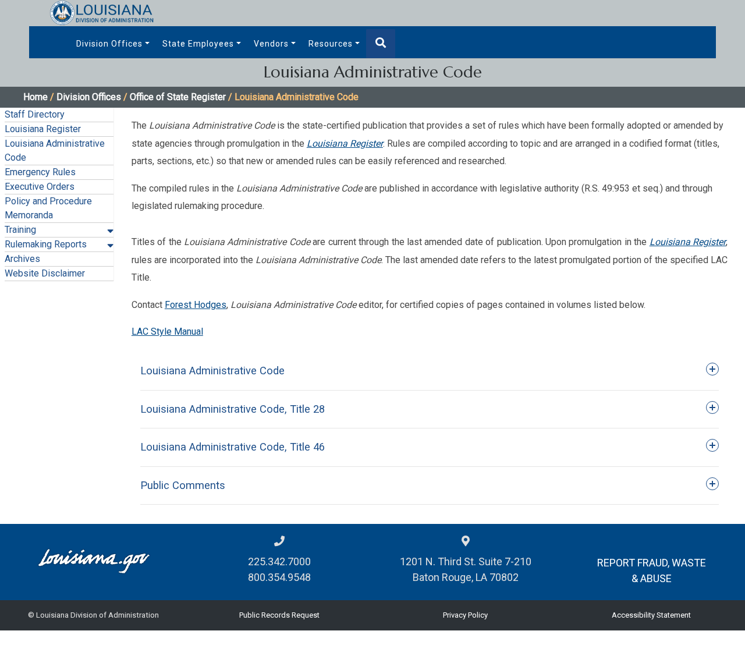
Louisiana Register (43, 128)
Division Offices (109, 43)
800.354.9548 (279, 577)
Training (20, 229)
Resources (330, 43)
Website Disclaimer (45, 273)
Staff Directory (35, 114)
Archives (22, 258)
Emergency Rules (40, 172)
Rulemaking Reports (46, 244)
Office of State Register (178, 96)
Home (35, 96)
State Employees (198, 43)
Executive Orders (39, 186)
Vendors (271, 43)
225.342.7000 (279, 561)
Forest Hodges (195, 304)
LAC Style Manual (167, 331)
